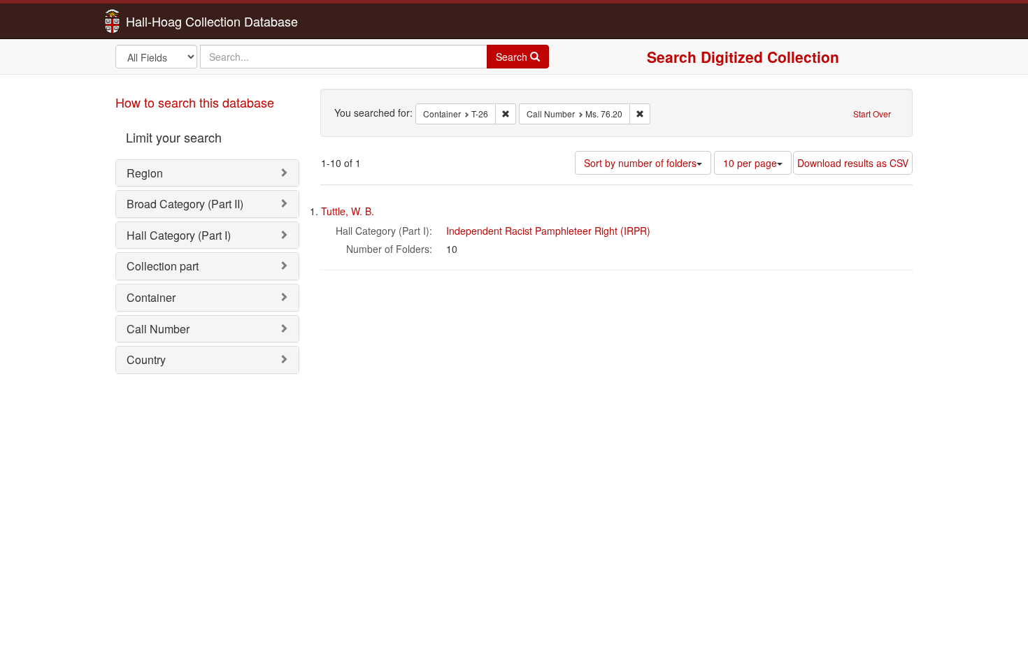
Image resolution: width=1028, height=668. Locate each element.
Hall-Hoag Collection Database (168, 21)
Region (145, 173)
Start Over (872, 113)
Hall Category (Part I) (179, 235)
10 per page (750, 163)
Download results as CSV (852, 163)
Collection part (163, 266)
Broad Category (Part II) (185, 204)
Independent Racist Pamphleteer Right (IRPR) (548, 231)
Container (151, 297)
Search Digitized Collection (743, 56)
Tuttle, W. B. (347, 211)
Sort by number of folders (640, 163)
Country (146, 359)
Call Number (158, 329)
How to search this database (194, 102)
